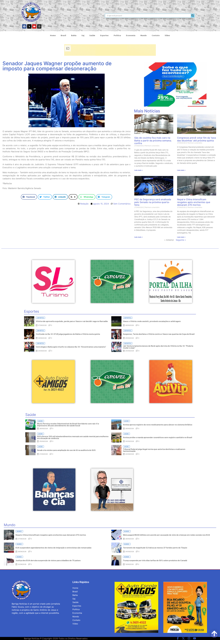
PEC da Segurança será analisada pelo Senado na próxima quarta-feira (152, 202)
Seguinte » (181, 240)
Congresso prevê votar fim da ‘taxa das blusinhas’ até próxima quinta (196, 139)
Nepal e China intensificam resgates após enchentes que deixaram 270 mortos (193, 202)
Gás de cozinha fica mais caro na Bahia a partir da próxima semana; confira (152, 140)
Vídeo (167, 35)
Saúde (92, 35)
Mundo (143, 35)
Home (53, 35)
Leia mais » (138, 170)
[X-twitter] (29, 26)
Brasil (63, 35)
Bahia (73, 35)
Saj (82, 35)
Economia (130, 35)
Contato (156, 35)
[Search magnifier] (192, 15)
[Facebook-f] (177, 638)
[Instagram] (39, 26)
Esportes (104, 35)
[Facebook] (24, 26)
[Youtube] (34, 26)
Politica (117, 35)
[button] (29, 197)
